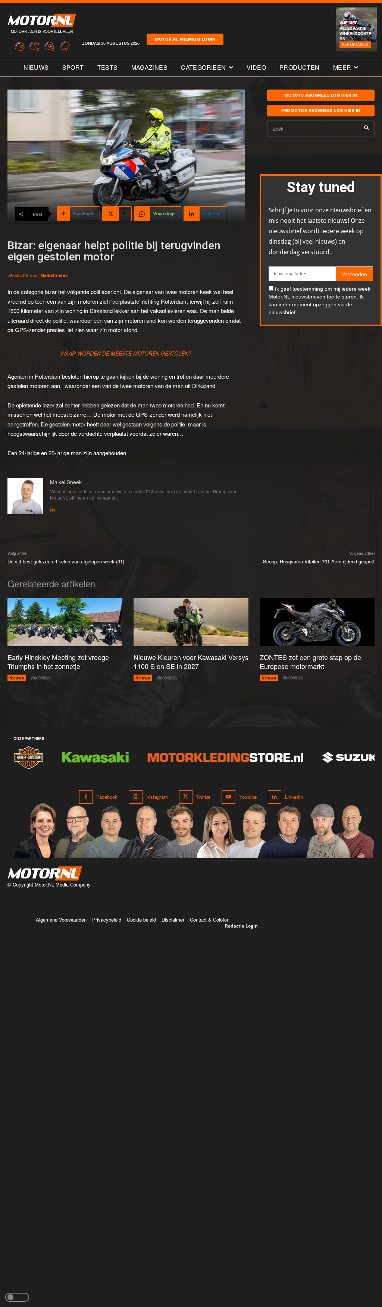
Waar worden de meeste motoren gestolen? (126, 353)
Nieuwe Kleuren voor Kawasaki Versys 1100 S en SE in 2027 (191, 661)
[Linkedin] (52, 507)
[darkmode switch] (17, 1297)
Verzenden (354, 274)
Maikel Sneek (54, 275)
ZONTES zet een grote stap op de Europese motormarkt (310, 661)
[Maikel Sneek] (25, 496)
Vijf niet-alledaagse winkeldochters (355, 30)
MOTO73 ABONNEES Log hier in (321, 95)
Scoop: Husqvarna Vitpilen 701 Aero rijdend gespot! (319, 561)
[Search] (366, 128)
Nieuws (16, 678)
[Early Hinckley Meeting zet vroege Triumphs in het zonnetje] (64, 622)
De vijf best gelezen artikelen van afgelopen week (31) (65, 561)
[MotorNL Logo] (44, 873)
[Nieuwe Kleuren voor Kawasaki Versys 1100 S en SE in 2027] (191, 622)
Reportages (355, 44)
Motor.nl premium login (185, 39)
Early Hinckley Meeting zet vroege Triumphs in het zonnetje (58, 661)
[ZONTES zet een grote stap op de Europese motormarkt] (317, 622)
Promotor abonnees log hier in (320, 110)
